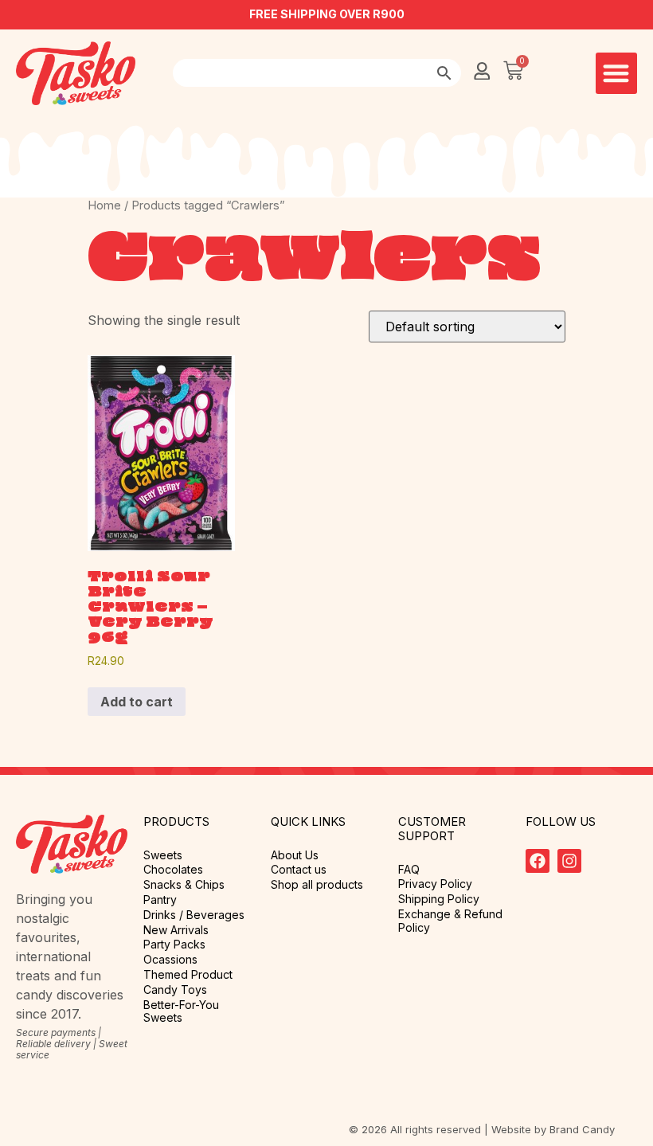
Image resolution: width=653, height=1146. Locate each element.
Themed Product (188, 974)
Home (104, 205)
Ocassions (170, 959)
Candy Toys (175, 990)
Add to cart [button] (136, 702)
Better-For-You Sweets (181, 1012)
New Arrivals (176, 930)
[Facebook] (537, 861)
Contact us (298, 869)
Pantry (160, 900)
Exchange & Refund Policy (450, 921)
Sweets (162, 855)
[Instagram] (569, 861)
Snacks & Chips (184, 884)
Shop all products (317, 884)
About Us (295, 855)
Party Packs (174, 944)
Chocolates (173, 869)
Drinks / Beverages (193, 915)
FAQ (409, 869)
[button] (617, 74)
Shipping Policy (438, 899)
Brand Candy (582, 1129)
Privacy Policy (435, 884)
